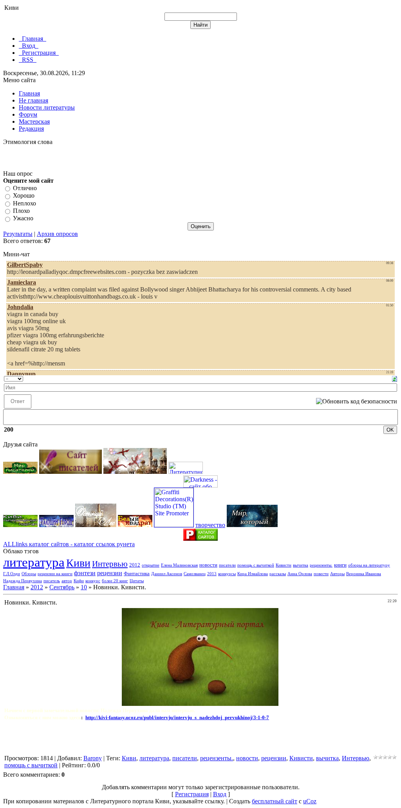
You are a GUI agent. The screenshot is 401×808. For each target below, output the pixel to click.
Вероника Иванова (363, 574)
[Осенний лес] (95, 525)
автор (66, 581)
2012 (134, 565)
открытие (150, 565)
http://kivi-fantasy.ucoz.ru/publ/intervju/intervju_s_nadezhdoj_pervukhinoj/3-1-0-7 (177, 717)
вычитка (300, 565)
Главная (13, 587)
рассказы (277, 574)
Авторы (337, 574)
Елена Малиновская (179, 565)
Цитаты (137, 581)
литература (34, 562)
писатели (227, 565)
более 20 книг (115, 581)
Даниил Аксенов (166, 574)
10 (84, 587)
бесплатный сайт (274, 801)
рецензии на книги (55, 574)
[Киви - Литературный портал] (20, 525)
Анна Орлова (299, 574)
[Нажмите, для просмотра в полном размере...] (200, 704)
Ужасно (23, 218)
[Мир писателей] (20, 471)
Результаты (18, 233)
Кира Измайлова (252, 574)
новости (208, 565)
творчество (210, 525)
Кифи (79, 581)
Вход (219, 794)
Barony (92, 758)
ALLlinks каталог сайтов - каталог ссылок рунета (69, 544)
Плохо (21, 210)
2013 (212, 574)
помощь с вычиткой (255, 565)
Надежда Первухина (22, 581)
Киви (78, 563)
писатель (51, 581)
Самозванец (195, 574)
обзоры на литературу (369, 565)
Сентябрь (61, 587)
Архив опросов (57, 233)
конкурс (92, 581)
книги (340, 565)
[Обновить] (394, 378)
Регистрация (192, 794)
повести (321, 574)
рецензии (109, 573)
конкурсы (227, 574)
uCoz (309, 801)
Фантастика (137, 573)
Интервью (110, 564)
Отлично (25, 188)
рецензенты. (321, 565)
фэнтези (85, 573)
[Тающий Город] (56, 525)
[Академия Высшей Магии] (135, 471)
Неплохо (24, 203)
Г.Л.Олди (11, 574)
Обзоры (29, 574)
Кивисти (283, 565)
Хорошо (23, 196)
